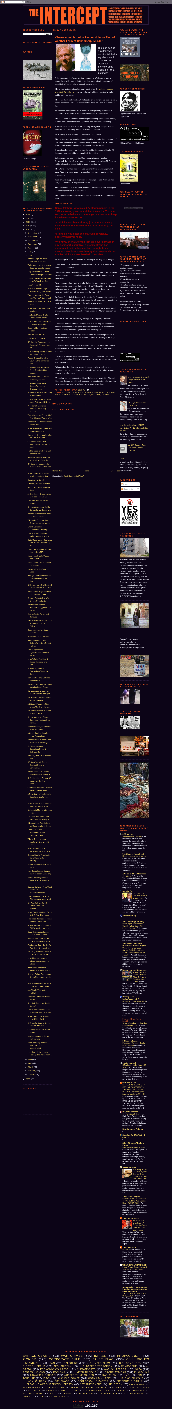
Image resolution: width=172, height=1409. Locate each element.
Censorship (129, 1366)
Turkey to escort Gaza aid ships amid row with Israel (138, 380)
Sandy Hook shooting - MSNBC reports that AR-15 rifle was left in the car (133, 428)
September (33, 244)
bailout (121, 1390)
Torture (29, 1378)
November (32, 237)
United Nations (85, 1372)
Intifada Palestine (130, 1041)
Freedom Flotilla (130, 1381)
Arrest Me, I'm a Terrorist (38, 636)
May (30, 1059)
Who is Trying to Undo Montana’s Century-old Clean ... (38, 842)
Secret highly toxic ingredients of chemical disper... (38, 652)
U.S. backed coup (131, 1378)
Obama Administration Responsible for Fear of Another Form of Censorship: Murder (85, 39)
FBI (140, 1375)
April (30, 1063)
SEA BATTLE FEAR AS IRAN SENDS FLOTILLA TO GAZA (40, 623)
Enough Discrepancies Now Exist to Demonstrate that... (39, 578)
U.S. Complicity (130, 1363)
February (32, 1071)
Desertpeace (128, 997)
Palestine (71, 1363)
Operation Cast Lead (97, 1390)
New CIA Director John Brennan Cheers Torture (136, 448)
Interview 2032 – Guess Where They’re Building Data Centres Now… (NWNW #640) (134, 1201)
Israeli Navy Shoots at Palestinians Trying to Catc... (38, 671)
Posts (125, 484)
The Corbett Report (131, 1196)
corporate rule (100, 392)
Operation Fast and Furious (88, 1387)
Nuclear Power (69, 1378)
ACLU (52, 1393)
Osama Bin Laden (100, 1378)
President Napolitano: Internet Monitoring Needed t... (37, 409)
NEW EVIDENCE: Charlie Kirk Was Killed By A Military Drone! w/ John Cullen (140, 977)
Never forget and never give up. (134, 856)
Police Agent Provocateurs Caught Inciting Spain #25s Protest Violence (132, 926)
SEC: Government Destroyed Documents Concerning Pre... (40, 543)
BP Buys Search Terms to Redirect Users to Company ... (38, 765)
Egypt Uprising (69, 1390)
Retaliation (86, 1393)
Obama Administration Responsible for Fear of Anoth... (39, 444)
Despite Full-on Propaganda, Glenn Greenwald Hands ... (40, 977)
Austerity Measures (79, 1375)
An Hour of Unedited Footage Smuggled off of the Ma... (39, 607)
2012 (28, 222)
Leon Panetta (108, 1393)
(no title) (121, 459)
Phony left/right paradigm (77, 394)
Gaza (138, 1369)
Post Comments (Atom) (74, 476)
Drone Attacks (115, 1372)
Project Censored (130, 1112)
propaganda (128, 1355)
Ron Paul (59, 1372)
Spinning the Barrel (36, 480)
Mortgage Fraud (57, 1396)
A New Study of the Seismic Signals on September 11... (39, 797)
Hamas (50, 1390)
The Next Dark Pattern (131, 1114)
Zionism (105, 394)
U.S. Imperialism (98, 1363)
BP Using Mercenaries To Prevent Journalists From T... (39, 467)
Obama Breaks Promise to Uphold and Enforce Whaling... (39, 858)
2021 (28, 214)
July (30, 252)
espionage (62, 1381)
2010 (28, 229)
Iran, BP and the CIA (36, 334)
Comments (128, 489)
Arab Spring (136, 1384)
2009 (28, 1079)
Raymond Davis (56, 1387)
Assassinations (69, 392)
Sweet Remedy (129, 1167)
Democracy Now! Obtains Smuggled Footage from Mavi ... (39, 720)
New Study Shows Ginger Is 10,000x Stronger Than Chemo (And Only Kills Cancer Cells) (140, 1174)
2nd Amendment (32, 1393)
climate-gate (86, 1369)
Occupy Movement (138, 1387)
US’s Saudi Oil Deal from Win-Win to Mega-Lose (140, 895)
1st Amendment (91, 1384)
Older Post (115, 471)
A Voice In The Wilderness (134, 874)
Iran (52, 1363)
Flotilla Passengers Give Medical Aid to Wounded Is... (39, 880)
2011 (28, 226)
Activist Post (128, 891)
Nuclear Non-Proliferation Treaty (48, 1384)
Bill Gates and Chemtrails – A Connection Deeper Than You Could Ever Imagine (140, 1225)
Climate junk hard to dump (39, 484)
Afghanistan (62, 1366)
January (31, 1074)
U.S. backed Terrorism (96, 1366)
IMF (127, 1375)
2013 (28, 218)
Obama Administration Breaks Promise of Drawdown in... (37, 386)
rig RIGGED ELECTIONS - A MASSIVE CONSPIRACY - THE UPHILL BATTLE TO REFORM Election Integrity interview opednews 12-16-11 (133, 1089)
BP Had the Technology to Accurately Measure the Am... (39, 345)
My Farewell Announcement (133, 1147)
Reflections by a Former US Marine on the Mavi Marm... (39, 781)
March (31, 1067)
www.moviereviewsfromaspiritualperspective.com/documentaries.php (134, 1289)
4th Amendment (32, 1387)
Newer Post (57, 471)
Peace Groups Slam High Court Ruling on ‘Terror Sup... (38, 361)
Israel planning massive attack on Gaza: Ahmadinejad (38, 1045)
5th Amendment (134, 1393)
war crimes (72, 1355)
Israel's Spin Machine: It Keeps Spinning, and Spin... (38, 662)
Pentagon (34, 1390)
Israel (100, 1355)
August (31, 248)
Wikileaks (95, 394)
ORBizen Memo (129, 1083)
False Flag (103, 1359)
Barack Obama (84, 392)
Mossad (116, 1387)
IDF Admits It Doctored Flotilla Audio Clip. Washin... (37, 906)
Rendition (115, 1384)
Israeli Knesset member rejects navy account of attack (38, 961)
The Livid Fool (129, 1247)
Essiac (125, 1250)
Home (86, 471)
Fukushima (141, 1372)
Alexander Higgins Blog (133, 921)
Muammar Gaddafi (43, 1375)
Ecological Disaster (93, 1381)
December (32, 233)
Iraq (46, 1378)
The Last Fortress (130, 1218)
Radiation (109, 1375)
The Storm (126, 876)
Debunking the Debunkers (134, 970)
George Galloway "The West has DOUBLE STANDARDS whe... (40, 890)
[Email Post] (88, 390)
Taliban (66, 1393)
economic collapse (54, 1369)
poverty (28, 1396)
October (31, 240)
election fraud (34, 1366)
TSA (41, 1396)
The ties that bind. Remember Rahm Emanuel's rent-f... (36, 832)
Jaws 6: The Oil (34, 285)
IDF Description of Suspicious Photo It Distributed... (37, 749)
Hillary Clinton (34, 1381)
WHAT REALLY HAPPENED (134, 1265)
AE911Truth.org (129, 916)
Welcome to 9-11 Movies (132, 836)
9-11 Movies (127, 834)
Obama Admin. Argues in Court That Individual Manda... (38, 370)
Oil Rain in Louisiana (36, 338)
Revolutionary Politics (132, 1129)
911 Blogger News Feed (133, 854)
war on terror (115, 1369)
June (30, 255)
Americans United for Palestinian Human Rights (134, 945)
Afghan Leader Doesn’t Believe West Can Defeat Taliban (39, 643)
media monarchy (130, 1063)
